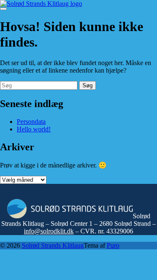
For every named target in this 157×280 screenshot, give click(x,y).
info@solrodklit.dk (49, 231)
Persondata (31, 121)
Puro (113, 245)
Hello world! (34, 129)
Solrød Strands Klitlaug (53, 245)
